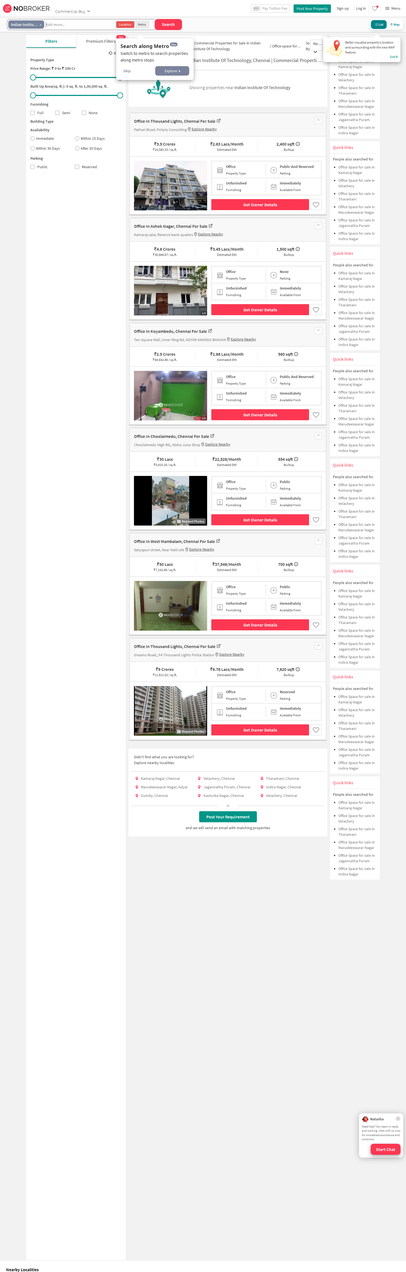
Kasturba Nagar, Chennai (224, 795)
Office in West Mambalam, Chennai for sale (174, 541)
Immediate (45, 138)
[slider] (33, 77)
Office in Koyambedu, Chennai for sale (170, 331)
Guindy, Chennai (154, 795)
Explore (171, 70)
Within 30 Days (48, 148)
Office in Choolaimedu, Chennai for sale (171, 436)
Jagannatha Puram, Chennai (227, 786)
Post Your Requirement (228, 817)
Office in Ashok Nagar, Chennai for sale (170, 226)
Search (168, 24)
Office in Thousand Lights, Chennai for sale (174, 121)
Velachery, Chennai (219, 778)
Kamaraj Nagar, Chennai (160, 778)
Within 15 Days (93, 138)
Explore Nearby (204, 129)
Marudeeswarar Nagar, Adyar (164, 786)
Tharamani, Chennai (282, 778)
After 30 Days (91, 148)
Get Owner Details (260, 204)
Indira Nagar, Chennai (283, 786)
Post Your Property (312, 8)
